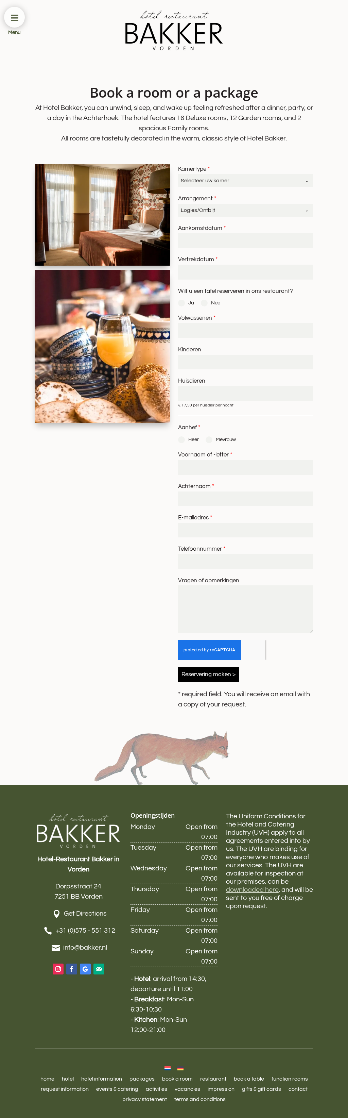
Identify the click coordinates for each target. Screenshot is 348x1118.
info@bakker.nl (85, 947)
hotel (68, 1079)
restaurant (213, 1079)
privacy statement (144, 1099)
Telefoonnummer (201, 549)
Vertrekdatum (198, 259)
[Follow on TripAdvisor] (98, 969)
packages (142, 1079)
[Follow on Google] (85, 969)
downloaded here (252, 889)
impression (221, 1089)
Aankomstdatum (202, 228)
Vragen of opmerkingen (208, 581)
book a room (177, 1079)
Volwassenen (196, 318)
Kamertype (194, 169)
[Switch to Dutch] (167, 1068)
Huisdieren (191, 381)
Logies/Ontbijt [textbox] (198, 210)
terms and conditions (200, 1099)
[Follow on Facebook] (71, 969)
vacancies (187, 1089)
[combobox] (245, 180)
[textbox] (239, 180)
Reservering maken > (208, 674)
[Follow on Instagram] (58, 969)
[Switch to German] (180, 1068)
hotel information (101, 1079)
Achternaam (196, 486)
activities (156, 1089)
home (47, 1079)
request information (65, 1089)
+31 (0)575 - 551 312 (85, 930)
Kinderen (189, 350)
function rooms (290, 1079)
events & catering (117, 1089)
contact (298, 1089)
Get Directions (85, 913)
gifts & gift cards (261, 1089)
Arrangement (197, 199)
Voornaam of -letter (205, 455)
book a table (249, 1079)
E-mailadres (195, 518)
